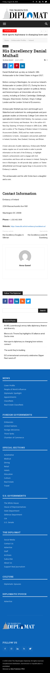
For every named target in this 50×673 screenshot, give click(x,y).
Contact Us (8, 543)
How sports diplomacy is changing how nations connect (23, 343)
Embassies (8, 422)
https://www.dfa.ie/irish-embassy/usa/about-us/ (28, 226)
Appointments (10, 397)
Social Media (9, 539)
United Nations (10, 426)
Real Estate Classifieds (13, 405)
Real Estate (9, 482)
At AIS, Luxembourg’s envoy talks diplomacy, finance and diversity (25, 327)
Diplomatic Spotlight (13, 393)
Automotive (9, 455)
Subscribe (8, 559)
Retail (6, 466)
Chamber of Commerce (14, 437)
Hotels (6, 470)
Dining (7, 462)
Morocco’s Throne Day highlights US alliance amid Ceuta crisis (24, 335)
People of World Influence (15, 389)
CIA (5, 518)
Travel (6, 485)
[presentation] (41, 31)
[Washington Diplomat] (25, 13)
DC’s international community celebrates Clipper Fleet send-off (24, 356)
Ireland (31, 40)
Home (6, 40)
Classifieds (8, 401)
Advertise (8, 547)
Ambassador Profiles (18, 40)
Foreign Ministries (12, 430)
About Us (8, 563)
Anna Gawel (9, 60)
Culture (7, 478)
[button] (46, 23)
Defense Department (13, 514)
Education (8, 474)
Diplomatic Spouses (12, 584)
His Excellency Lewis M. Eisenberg (37, 236)
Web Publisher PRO (18, 669)
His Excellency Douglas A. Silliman (13, 236)
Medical (7, 458)
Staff (6, 551)
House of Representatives (15, 507)
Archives (7, 555)
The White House (11, 503)
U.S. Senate (9, 522)
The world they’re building (14, 350)
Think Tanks (9, 433)
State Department (11, 511)
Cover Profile (9, 385)
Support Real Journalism (14, 566)
